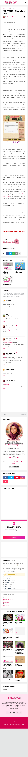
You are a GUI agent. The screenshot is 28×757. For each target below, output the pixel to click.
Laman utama (6, 8)
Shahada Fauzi (10, 326)
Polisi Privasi (14, 721)
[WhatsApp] (13, 253)
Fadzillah (7, 582)
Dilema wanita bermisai (19, 679)
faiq (7, 315)
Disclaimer (21, 720)
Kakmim (6, 576)
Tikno (5, 586)
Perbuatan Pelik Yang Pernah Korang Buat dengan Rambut (19, 651)
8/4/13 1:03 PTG (9, 382)
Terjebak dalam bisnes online (19, 271)
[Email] (16, 253)
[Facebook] (7, 253)
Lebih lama (23, 414)
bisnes (12, 8)
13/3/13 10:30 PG (9, 354)
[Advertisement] (14, 743)
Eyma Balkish (8, 588)
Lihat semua (22, 260)
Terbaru (4, 414)
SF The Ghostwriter (8, 599)
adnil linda (7, 580)
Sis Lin (6, 584)
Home (5, 720)
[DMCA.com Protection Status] (14, 467)
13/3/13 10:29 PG (9, 327)
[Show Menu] (2, 2)
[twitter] (11, 477)
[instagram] (22, 477)
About (10, 720)
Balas (4, 310)
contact (17, 234)
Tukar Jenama (7, 284)
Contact (15, 720)
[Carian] (26, 2)
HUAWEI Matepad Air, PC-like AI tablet (7, 624)
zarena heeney (8, 342)
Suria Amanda (11, 574)
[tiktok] (5, 481)
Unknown (9, 300)
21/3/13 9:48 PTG (9, 371)
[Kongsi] (24, 17)
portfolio (12, 248)
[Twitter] (10, 253)
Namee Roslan (10, 369)
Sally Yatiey (7, 330)
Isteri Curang (6, 679)
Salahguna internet (18, 636)
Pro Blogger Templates (14, 726)
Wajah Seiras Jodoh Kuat (18, 623)
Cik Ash (6, 578)
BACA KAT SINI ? (14, 457)
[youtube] (17, 477)
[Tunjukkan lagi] (19, 253)
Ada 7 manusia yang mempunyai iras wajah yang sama (7, 666)
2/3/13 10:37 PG (9, 316)
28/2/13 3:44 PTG (10, 302)
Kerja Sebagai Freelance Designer (6, 272)
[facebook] (5, 477)
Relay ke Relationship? (18, 664)
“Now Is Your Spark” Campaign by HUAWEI (7, 637)
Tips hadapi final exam (7, 650)
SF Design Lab (6, 602)
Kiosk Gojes (6, 605)
